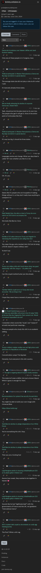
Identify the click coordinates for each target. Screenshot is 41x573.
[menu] (38, 2)
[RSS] (23, 40)
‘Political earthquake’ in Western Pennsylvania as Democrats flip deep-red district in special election (20, 75)
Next (4, 543)
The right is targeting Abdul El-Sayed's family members (21, 372)
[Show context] (3, 55)
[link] (6, 55)
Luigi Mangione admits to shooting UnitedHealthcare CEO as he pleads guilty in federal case (20, 472)
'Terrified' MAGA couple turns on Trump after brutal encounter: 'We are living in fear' (18, 291)
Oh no (6, 153)
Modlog (4, 553)
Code (3, 565)
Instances (5, 557)
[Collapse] (3, 45)
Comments (15, 34)
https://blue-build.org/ (9, 408)
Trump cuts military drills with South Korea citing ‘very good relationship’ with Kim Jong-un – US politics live (20, 267)
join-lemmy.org (7, 569)
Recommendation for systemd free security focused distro (20, 396)
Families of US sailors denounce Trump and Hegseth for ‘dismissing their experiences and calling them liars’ (19, 238)
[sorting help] (20, 40)
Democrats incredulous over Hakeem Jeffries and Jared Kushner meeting (19, 51)
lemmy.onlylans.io (12, 2)
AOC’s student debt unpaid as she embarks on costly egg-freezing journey (19, 526)
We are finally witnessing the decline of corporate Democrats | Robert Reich (17, 104)
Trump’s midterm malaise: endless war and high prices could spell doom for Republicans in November (20, 348)
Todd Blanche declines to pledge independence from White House (20, 425)
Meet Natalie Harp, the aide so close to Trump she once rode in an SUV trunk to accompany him (19, 214)
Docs (3, 561)
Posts (24, 34)
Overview (5, 34)
